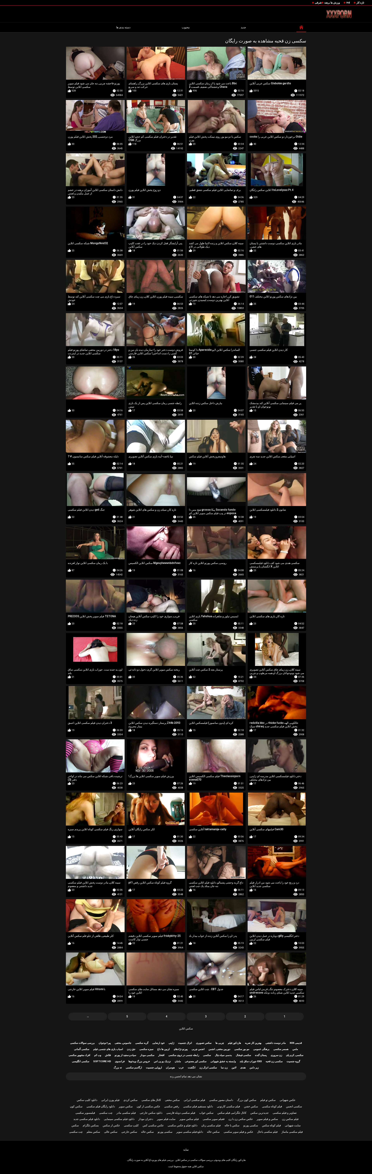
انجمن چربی (198, 1049)
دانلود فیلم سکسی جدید (86, 1119)
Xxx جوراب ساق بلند (251, 1061)
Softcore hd (102, 1061)
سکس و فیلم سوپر (267, 1119)
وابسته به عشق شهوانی (223, 1061)
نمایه (186, 1149)
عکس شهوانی (287, 1100)
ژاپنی (171, 1042)
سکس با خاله (232, 1125)
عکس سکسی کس (153, 1125)
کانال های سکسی (151, 1100)
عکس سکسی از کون (148, 1106)
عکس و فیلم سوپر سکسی (238, 1131)
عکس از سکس (111, 1125)
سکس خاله (213, 1131)
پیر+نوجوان (105, 1042)
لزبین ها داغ (163, 1049)
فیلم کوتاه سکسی (272, 1106)
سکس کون (76, 1106)
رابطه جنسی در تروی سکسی (183, 1055)
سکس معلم (93, 1131)
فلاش (108, 1055)
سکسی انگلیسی (80, 1061)
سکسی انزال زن (208, 1067)
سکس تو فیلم (268, 1100)
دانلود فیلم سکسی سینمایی (119, 1119)
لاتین (234, 1067)
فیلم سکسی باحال (267, 1131)
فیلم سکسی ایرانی (194, 1100)
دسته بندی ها (123, 27)
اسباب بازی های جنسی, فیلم (108, 1049)
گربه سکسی (141, 1042)
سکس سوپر (126, 1106)
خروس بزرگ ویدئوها (139, 1061)
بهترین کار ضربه (253, 1042)
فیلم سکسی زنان (211, 1125)
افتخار (161, 1055)
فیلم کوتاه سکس (271, 1125)
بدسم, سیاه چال (223, 1055)
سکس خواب (206, 1112)
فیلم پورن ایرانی (110, 1100)
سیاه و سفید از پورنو (125, 1055)
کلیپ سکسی (131, 1125)
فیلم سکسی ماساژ (292, 1131)
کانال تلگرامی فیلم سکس (231, 1112)
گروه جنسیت (293, 1061)
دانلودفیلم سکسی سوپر (189, 1131)
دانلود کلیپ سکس (87, 1100)
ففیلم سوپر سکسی (214, 1119)
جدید (243, 27)
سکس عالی (110, 1131)
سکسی (207, 1055)
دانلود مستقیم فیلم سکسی (198, 1106)
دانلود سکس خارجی (151, 1112)
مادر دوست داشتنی (275, 1042)
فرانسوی (120, 1061)
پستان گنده (261, 1055)
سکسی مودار (147, 1055)
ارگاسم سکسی (134, 1067)
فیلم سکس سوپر (189, 1119)
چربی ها (219, 1042)
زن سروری (276, 1055)
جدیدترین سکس (259, 1112)
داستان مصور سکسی (221, 1100)
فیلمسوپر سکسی (85, 1112)
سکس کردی (130, 1100)
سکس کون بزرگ (246, 1100)
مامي (295, 1049)
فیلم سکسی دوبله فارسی (180, 1112)
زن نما (224, 1067)
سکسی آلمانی (81, 1049)
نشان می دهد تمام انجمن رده (186, 1076)
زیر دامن (254, 1067)
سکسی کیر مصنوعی (196, 1061)
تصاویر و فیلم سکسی (285, 1112)
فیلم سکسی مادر (126, 1112)
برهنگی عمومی (261, 1049)
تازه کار (360, 2)
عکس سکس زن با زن (240, 1119)
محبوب (186, 27)
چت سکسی (106, 1112)
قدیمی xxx (296, 1042)
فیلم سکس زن (290, 1119)
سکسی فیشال (243, 1055)
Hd (348, 2)
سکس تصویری (204, 1042)
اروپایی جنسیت (154, 1067)
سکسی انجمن (294, 1106)
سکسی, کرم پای (294, 1055)
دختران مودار (145, 1119)
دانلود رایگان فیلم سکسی (100, 1106)
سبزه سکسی (146, 1049)
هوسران (170, 1067)
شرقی (318, 2)
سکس (75, 1125)
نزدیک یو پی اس (162, 1061)
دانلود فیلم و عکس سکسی (182, 1125)
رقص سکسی (171, 1106)
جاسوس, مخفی (123, 1042)
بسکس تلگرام (91, 1125)
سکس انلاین (186, 1028)
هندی (243, 1067)
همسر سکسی (280, 1049)
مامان (178, 1061)
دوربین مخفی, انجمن (219, 1049)
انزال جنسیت (185, 1042)
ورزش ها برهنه (332, 2)
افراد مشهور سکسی (79, 1055)
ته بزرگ (118, 1067)
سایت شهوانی (293, 1125)
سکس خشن (251, 1106)
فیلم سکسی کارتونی (228, 1106)
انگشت (191, 1067)
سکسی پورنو (250, 1125)
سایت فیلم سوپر (166, 1119)
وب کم (97, 1055)
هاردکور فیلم (234, 1042)
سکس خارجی (129, 1131)
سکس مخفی (172, 1100)
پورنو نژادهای (181, 1049)
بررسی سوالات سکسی (82, 1042)
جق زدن (131, 1049)
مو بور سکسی (241, 1049)
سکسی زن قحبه (274, 1061)
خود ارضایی (158, 1042)
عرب (181, 1067)
